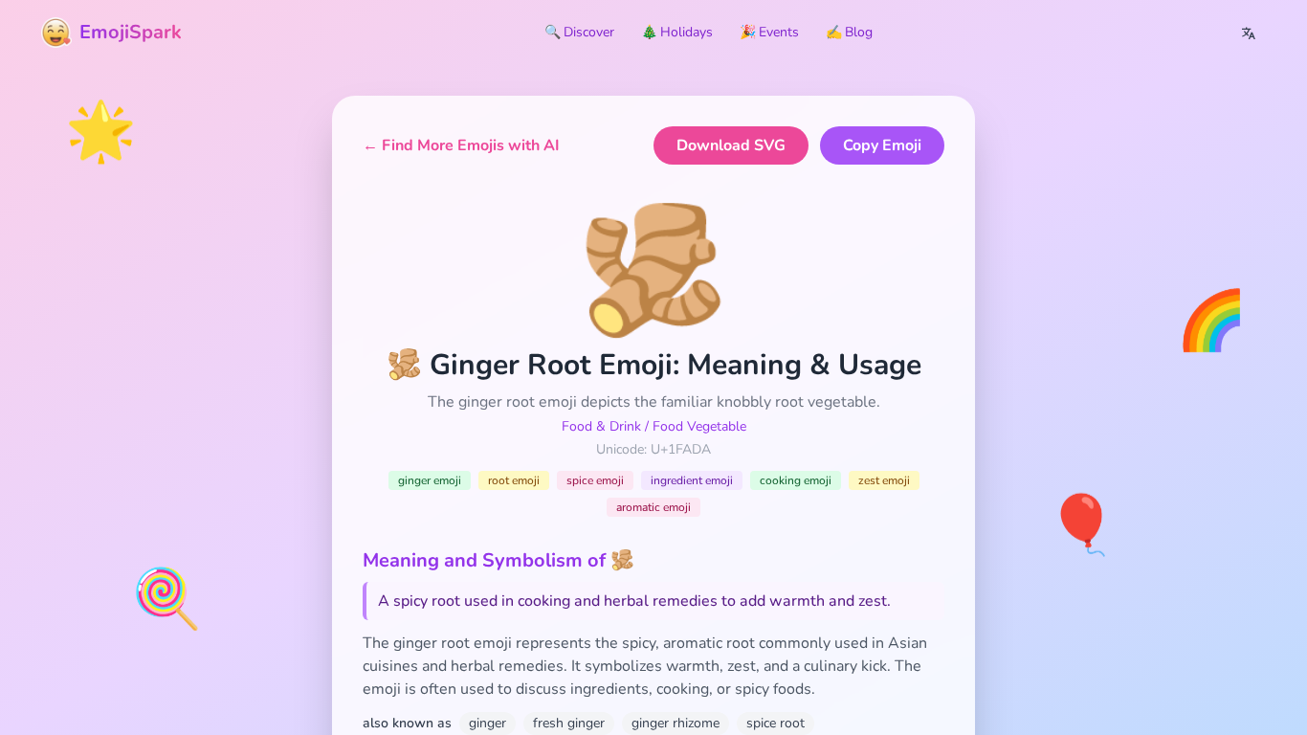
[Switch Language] (1248, 32)
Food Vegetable (699, 426)
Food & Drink (601, 426)
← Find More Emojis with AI (461, 145)
